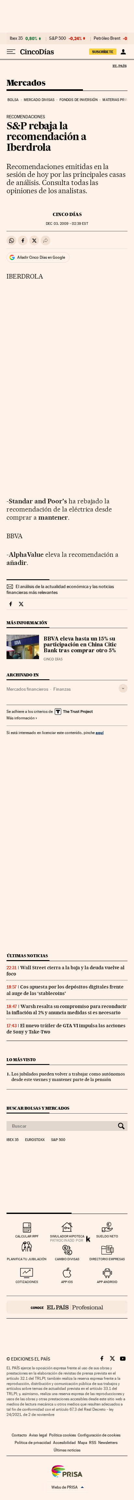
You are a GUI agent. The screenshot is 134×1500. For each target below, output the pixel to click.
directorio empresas (107, 1259)
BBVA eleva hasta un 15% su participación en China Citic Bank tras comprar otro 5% (80, 645)
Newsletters (107, 1443)
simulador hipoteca (67, 1236)
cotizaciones (27, 1282)
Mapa (82, 1443)
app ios (67, 1282)
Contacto (19, 1435)
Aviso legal (38, 1435)
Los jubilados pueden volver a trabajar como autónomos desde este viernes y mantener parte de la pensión (68, 1076)
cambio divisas (67, 1259)
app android (107, 1282)
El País (119, 66)
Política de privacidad (33, 1443)
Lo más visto (21, 1059)
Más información (20, 718)
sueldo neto (107, 1236)
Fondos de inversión (79, 100)
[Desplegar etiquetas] (123, 688)
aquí (99, 732)
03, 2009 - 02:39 (67, 224)
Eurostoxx (35, 1140)
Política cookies (62, 1435)
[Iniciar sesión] (123, 52)
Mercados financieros (27, 689)
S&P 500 (57, 38)
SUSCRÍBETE (103, 52)
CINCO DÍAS (67, 214)
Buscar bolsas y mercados (38, 1108)
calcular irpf (26, 1236)
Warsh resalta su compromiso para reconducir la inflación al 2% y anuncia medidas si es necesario (67, 1009)
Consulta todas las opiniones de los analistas (52, 186)
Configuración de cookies (99, 1435)
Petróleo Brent (107, 38)
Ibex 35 (16, 38)
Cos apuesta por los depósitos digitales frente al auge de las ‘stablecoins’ (65, 990)
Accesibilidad (64, 1443)
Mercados (26, 83)
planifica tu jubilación (27, 1259)
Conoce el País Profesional (67, 1307)
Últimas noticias (27, 955)
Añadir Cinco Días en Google (41, 257)
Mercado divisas (39, 100)
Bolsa (13, 100)
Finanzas (62, 689)
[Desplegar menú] (11, 52)
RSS (92, 1443)
